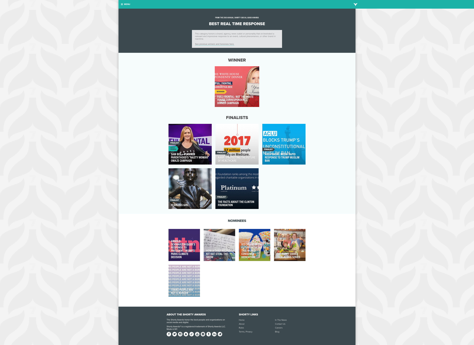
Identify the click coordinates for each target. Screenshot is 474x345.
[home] (355, 4)
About (241, 324)
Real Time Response (226, 69)
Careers (279, 327)
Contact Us (280, 324)
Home (242, 320)
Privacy (249, 331)
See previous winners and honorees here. (214, 44)
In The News (281, 320)
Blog (277, 331)
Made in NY (172, 329)
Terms (242, 331)
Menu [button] (127, 4)
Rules (241, 327)
